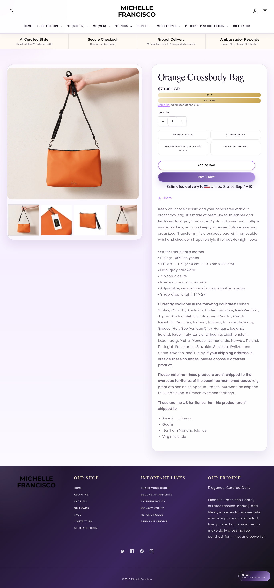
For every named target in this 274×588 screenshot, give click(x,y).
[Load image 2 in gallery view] (56, 220)
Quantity (164, 112)
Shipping (164, 105)
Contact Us (83, 521)
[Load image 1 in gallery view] (23, 220)
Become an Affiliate (157, 494)
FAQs (77, 515)
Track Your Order (155, 488)
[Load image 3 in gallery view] (89, 220)
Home (78, 488)
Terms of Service (154, 521)
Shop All (80, 501)
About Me (81, 494)
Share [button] (167, 198)
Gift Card (81, 508)
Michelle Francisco (141, 579)
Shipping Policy (153, 501)
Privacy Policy (152, 508)
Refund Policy (152, 515)
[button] (12, 11)
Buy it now (206, 177)
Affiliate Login (85, 528)
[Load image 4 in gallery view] (122, 220)
